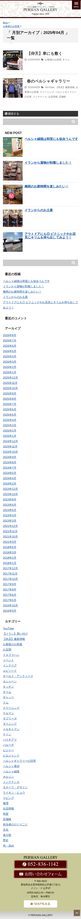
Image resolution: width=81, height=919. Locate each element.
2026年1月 (9, 372)
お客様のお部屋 (53, 59)
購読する (13, 113)
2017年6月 (9, 594)
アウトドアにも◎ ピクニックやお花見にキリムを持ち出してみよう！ (50, 235)
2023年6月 (9, 504)
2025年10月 (10, 388)
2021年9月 (9, 541)
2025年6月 (9, 409)
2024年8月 (9, 462)
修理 (5, 803)
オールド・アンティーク (18, 676)
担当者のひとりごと (15, 824)
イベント (8, 660)
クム (5, 702)
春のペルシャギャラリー (48, 81)
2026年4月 (9, 356)
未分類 (7, 835)
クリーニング (47, 92)
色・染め (8, 845)
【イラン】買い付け (15, 633)
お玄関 (7, 649)
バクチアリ (10, 739)
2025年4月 (9, 420)
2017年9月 (9, 584)
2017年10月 (10, 578)
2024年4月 (9, 478)
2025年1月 (9, 435)
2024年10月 (10, 451)
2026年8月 (9, 335)
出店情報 (53, 96)
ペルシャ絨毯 (11, 771)
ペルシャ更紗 (11, 766)
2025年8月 (9, 398)
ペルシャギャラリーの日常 (19, 760)
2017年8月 (9, 589)
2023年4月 (9, 515)
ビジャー (8, 750)
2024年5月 (9, 473)
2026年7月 (9, 340)
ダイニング (10, 723)
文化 (5, 829)
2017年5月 (9, 600)
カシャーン (10, 681)
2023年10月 (10, 494)
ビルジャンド (11, 755)
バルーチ (8, 745)
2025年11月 (10, 382)
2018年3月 (9, 552)
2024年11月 (10, 446)
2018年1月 (9, 563)
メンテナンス (40, 96)
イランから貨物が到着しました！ (48, 162)
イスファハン (11, 654)
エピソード (10, 670)
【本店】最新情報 (65, 87)
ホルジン (8, 776)
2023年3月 (9, 520)
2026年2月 (9, 367)
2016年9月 (9, 610)
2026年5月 (9, 351)
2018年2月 (9, 557)
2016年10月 (10, 605)
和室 (5, 813)
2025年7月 (9, 404)
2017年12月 (10, 568)
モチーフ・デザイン (15, 787)
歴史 (5, 840)
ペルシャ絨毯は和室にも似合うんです (51, 139)
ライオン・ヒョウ (14, 792)
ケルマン (8, 713)
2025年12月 (10, 377)
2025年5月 (9, 414)
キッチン (8, 686)
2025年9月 (9, 393)
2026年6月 (9, 345)
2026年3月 (9, 361)
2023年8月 (9, 499)
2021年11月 (10, 531)
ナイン (7, 734)
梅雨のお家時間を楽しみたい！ (47, 186)
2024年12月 (10, 441)
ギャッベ (8, 697)
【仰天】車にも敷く (44, 53)
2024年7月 (9, 467)
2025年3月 (9, 425)
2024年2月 (9, 483)
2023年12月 (10, 488)
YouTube (49, 87)
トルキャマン (11, 729)
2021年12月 (10, 525)
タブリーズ (10, 718)
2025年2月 (9, 430)
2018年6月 (9, 547)
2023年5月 (9, 510)
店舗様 (62, 96)
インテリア (10, 665)
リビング (8, 797)
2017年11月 (10, 573)
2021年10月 (10, 536)
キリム (66, 59)
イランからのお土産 (39, 210)
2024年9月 (9, 457)
